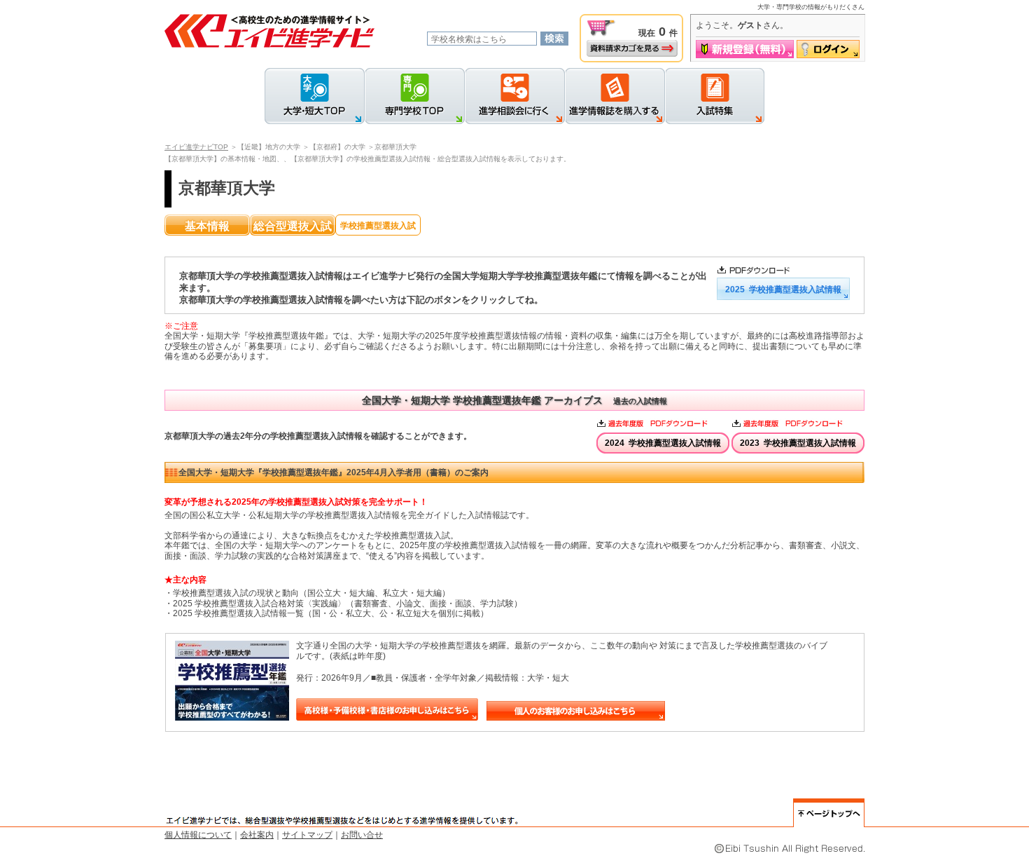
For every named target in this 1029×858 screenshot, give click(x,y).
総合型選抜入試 (292, 226)
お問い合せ (362, 835)
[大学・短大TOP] (315, 96)
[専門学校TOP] (415, 96)
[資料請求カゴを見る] (632, 48)
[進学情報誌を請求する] (615, 96)
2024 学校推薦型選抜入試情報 (663, 443)
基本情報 (207, 226)
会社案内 (257, 835)
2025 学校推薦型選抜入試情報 (783, 289)
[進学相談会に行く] (515, 96)
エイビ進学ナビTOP (196, 147)
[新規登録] (745, 49)
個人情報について (198, 835)
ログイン (828, 49)
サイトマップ (307, 835)
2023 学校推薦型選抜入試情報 (798, 443)
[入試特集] (714, 96)
